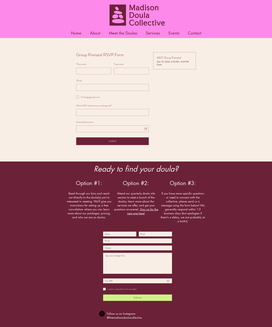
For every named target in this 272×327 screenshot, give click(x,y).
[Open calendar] (168, 281)
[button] (123, 33)
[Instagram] (102, 313)
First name (81, 64)
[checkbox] (112, 97)
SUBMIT (113, 141)
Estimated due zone (84, 122)
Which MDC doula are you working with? (94, 105)
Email (79, 80)
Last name (119, 64)
